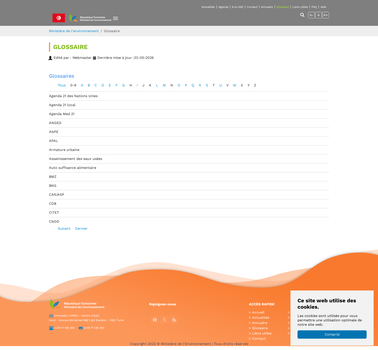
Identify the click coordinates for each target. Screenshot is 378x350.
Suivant (65, 228)
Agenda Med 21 (61, 114)
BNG (52, 186)
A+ (325, 15)
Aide (323, 7)
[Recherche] (302, 17)
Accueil (258, 312)
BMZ (52, 177)
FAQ (314, 7)
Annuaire (267, 7)
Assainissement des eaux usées (75, 159)
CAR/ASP (56, 194)
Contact (252, 7)
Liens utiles (300, 7)
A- (312, 15)
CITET (54, 212)
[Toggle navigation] (115, 18)
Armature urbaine (64, 150)
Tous (62, 85)
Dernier (81, 228)
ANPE (53, 132)
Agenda (223, 7)
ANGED (55, 123)
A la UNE (237, 7)
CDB (52, 203)
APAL (53, 141)
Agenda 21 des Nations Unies (73, 96)
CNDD (54, 221)
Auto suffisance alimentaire (72, 168)
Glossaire (282, 7)
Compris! (332, 334)
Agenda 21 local (62, 105)
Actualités (208, 7)
